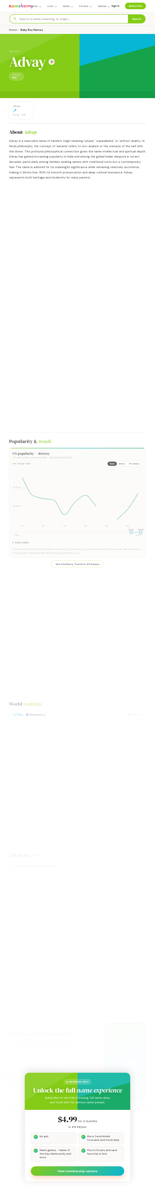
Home (13, 30)
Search (136, 19)
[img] (77, 499)
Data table (22, 542)
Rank (112, 464)
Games (102, 6)
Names (33, 6)
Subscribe (135, 6)
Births (122, 464)
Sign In (115, 6)
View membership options (77, 1171)
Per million (134, 464)
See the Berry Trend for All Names (77, 564)
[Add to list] (52, 62)
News (66, 6)
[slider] (131, 532)
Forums (83, 6)
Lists (50, 6)
